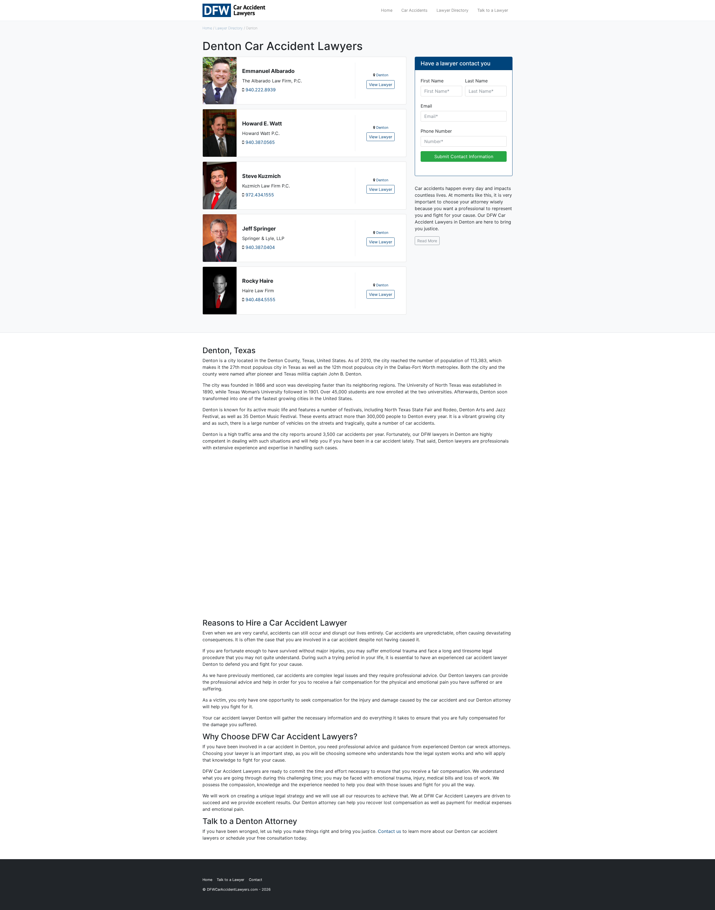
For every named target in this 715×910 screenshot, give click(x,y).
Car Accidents (414, 10)
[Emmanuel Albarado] (220, 80)
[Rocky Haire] (220, 290)
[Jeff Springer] (220, 237)
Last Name (476, 81)
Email (426, 106)
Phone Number (436, 131)
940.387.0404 (260, 247)
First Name (432, 81)
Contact (255, 880)
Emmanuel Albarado (268, 71)
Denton (382, 75)
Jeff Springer (259, 228)
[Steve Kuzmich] (220, 185)
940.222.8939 (261, 89)
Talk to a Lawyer (492, 10)
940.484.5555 (260, 299)
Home (386, 10)
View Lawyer (380, 84)
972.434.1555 (260, 195)
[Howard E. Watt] (220, 133)
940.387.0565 (260, 142)
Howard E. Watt (262, 123)
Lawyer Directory (452, 10)
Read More (427, 240)
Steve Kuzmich (261, 176)
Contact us (389, 831)
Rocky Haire (257, 280)
